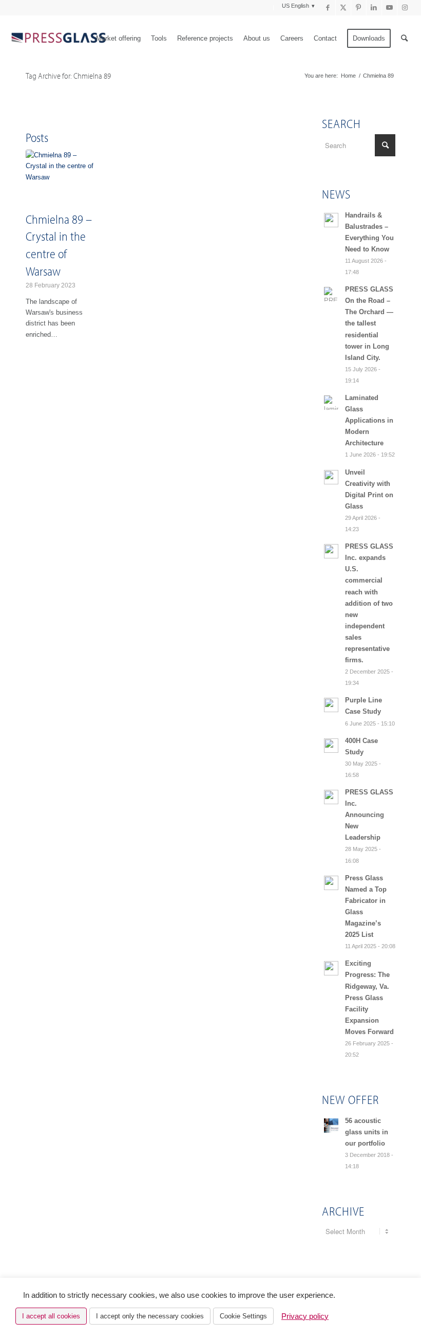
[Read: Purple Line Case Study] (331, 705)
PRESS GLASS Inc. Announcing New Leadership (369, 814)
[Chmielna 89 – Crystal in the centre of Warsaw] (62, 179)
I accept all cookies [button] (51, 1316)
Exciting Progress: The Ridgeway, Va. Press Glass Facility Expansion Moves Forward (369, 997)
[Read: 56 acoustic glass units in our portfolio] (331, 1125)
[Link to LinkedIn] (374, 7)
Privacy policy (305, 1316)
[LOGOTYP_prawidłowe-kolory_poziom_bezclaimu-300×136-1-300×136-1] (58, 38)
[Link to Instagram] (405, 7)
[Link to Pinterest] (358, 7)
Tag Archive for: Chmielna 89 (68, 75)
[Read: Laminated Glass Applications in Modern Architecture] (331, 402)
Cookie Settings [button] (243, 1316)
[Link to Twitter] (343, 7)
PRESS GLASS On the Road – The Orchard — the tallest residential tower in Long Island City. (369, 323)
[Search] (404, 38)
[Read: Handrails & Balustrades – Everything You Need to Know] (331, 220)
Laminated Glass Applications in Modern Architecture (369, 420)
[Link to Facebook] (327, 7)
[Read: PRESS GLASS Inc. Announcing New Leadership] (331, 797)
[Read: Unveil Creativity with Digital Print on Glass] (331, 477)
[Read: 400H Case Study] (331, 745)
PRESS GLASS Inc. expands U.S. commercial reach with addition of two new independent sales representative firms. (369, 603)
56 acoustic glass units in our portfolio (366, 1132)
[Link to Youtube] (389, 7)
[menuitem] (267, 7)
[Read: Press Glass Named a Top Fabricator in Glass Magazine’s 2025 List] (331, 883)
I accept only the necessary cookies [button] (150, 1316)
